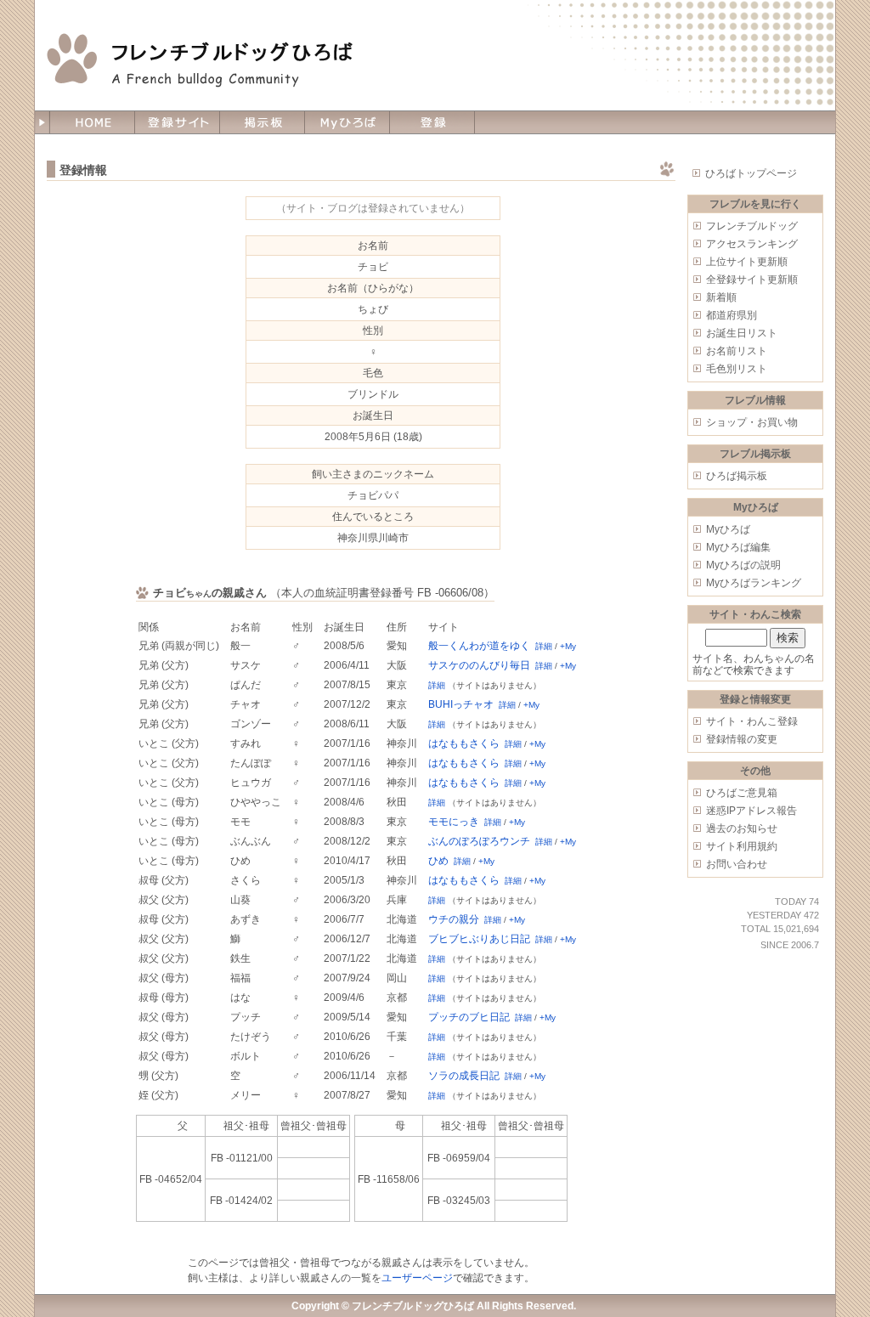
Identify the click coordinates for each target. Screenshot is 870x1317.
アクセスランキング (752, 244)
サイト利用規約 (741, 846)
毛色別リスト (736, 369)
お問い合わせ (736, 864)
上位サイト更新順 (747, 262)
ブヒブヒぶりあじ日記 (479, 939)
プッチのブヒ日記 (469, 1017)
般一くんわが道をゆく (479, 646)
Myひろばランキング (753, 583)
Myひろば (728, 529)
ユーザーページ (417, 1278)
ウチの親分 (453, 919)
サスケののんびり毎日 (479, 665)
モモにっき (453, 822)
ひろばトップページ (751, 173)
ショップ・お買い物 (752, 422)
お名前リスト (736, 351)
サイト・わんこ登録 (752, 721)
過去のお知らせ (741, 828)
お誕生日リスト (741, 333)
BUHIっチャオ (461, 704)
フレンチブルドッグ (752, 226)
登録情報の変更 (741, 739)
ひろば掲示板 (736, 476)
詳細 (543, 646)
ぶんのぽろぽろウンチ (479, 841)
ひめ (438, 861)
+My (568, 646)
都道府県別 (731, 315)
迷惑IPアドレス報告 (751, 811)
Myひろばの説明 (743, 565)
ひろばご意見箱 (741, 793)
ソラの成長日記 (464, 1076)
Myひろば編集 (738, 547)
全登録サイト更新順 (752, 279)
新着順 (721, 297)
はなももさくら (464, 743)
